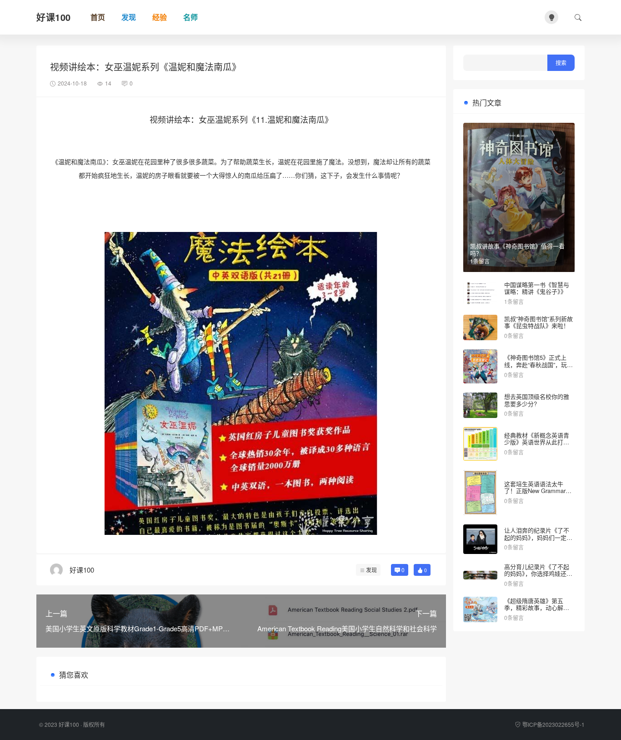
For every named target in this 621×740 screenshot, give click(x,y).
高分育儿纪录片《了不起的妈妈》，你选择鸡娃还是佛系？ (538, 573)
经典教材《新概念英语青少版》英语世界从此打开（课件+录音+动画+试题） (539, 442)
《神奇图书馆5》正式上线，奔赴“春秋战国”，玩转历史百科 (538, 364)
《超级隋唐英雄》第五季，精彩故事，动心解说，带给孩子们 (533, 607)
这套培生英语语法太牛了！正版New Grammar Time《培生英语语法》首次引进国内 (537, 494)
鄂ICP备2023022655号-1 (553, 724)
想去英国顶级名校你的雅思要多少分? (536, 400)
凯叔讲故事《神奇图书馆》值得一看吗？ (517, 249)
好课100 (69, 724)
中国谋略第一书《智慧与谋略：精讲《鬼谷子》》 (536, 288)
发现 (371, 570)
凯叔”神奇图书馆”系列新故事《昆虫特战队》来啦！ (538, 322)
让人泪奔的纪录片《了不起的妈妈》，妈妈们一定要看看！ (538, 537)
